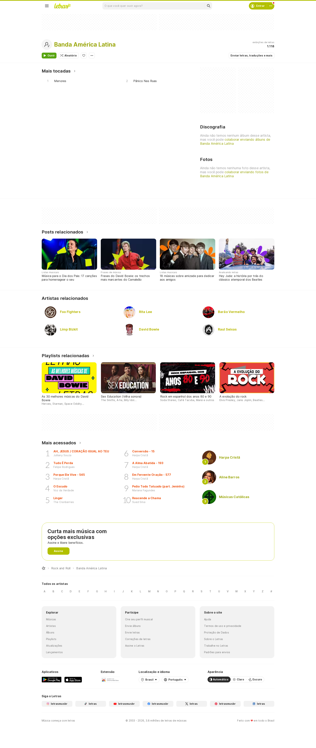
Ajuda (207, 619)
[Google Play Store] (51, 679)
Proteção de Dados (216, 632)
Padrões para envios (217, 652)
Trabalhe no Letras (216, 645)
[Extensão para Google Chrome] (110, 679)
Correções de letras (138, 639)
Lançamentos (54, 652)
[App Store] (73, 679)
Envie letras (132, 632)
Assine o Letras (134, 645)
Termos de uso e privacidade (222, 625)
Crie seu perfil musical (139, 619)
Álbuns (50, 632)
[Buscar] (208, 6)
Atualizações (54, 645)
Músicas (51, 619)
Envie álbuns (133, 625)
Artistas (51, 625)
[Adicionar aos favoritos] (84, 55)
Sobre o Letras (213, 639)
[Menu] (47, 6)
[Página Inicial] (43, 568)
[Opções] (92, 55)
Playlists (51, 639)
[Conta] (270, 6)
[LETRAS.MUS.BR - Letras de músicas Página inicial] (62, 6)
